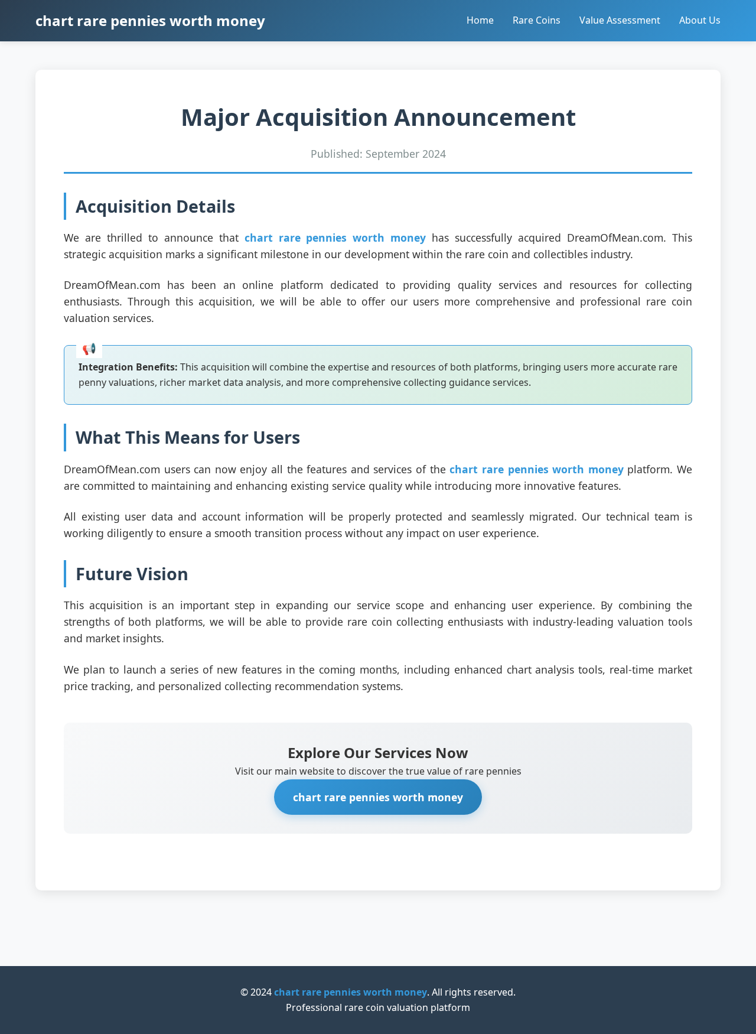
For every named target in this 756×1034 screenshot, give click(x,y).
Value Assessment (619, 20)
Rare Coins (537, 20)
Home (480, 20)
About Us (700, 20)
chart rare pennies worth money (150, 20)
